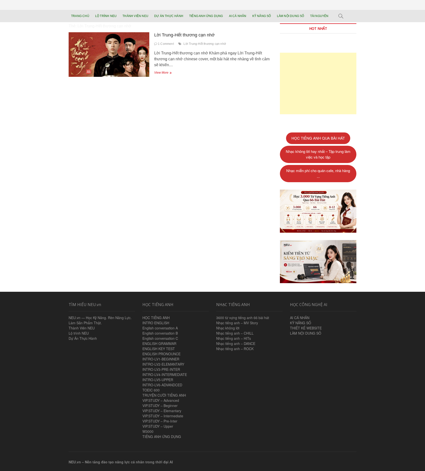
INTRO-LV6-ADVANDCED (162, 384)
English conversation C (160, 338)
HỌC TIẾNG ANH (156, 317)
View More (166, 73)
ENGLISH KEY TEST (158, 348)
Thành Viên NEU (82, 327)
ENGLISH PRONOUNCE (161, 353)
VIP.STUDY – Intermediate (162, 415)
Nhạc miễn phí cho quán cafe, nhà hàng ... (318, 173)
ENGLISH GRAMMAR (159, 343)
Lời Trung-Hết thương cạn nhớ (184, 34)
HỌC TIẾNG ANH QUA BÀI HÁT (318, 138)
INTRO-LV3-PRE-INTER (161, 369)
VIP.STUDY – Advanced (160, 400)
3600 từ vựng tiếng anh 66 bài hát (242, 317)
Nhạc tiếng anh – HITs (233, 338)
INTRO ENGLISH (155, 322)
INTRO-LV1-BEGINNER (160, 359)
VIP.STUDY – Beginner (160, 405)
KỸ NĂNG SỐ (261, 16)
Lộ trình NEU (79, 333)
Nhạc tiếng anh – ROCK (235, 348)
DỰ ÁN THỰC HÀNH (168, 16)
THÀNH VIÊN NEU (135, 16)
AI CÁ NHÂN (237, 16)
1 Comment (165, 44)
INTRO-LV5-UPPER (157, 379)
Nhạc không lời (227, 327)
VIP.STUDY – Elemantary (161, 410)
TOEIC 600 (151, 390)
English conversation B (160, 333)
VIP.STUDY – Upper (157, 426)
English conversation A (160, 327)
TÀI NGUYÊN (319, 16)
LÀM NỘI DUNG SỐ (290, 16)
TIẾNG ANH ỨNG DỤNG (206, 16)
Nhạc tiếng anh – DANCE (235, 343)
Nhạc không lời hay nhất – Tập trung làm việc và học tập (318, 154)
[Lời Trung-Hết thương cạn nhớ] (109, 54)
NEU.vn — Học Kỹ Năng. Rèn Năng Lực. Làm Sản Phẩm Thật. (100, 320)
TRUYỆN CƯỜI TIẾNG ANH (164, 395)
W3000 (147, 431)
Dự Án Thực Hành (83, 338)
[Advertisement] (318, 83)
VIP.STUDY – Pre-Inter (159, 421)
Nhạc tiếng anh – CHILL (235, 333)
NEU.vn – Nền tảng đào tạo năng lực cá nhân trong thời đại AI (121, 461)
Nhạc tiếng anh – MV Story (237, 322)
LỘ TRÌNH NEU (106, 16)
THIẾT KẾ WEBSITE (306, 327)
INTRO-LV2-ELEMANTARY (163, 364)
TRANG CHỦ (80, 16)
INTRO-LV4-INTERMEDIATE (164, 374)
